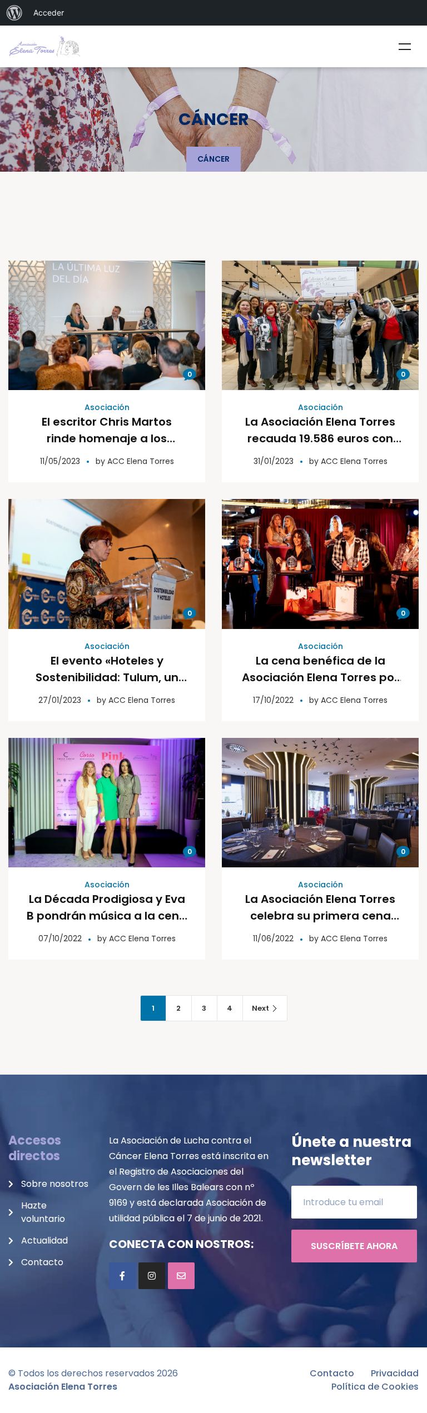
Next (260, 1008)
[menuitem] (14, 13)
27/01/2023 (59, 700)
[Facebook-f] (122, 1275)
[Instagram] (151, 1275)
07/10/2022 (60, 938)
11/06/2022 (273, 938)
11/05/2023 (60, 461)
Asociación (107, 407)
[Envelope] (181, 1275)
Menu (405, 47)
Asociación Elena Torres (62, 1386)
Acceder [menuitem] (48, 12)
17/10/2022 (273, 700)
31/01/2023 (274, 461)
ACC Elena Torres (140, 461)
